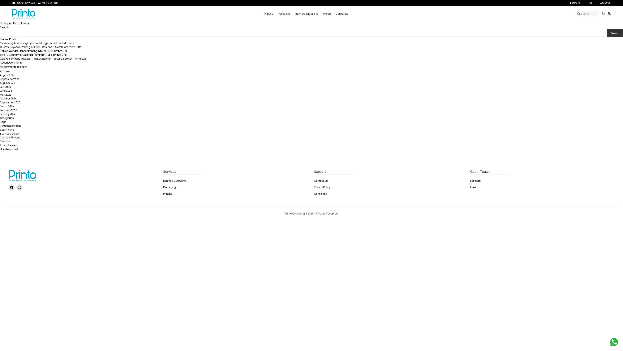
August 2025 (7, 83)
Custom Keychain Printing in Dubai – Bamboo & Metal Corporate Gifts (40, 47)
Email (473, 187)
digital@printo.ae (26, 2)
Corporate (342, 13)
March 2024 (7, 106)
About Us (605, 2)
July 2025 (5, 87)
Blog (590, 2)
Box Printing (7, 129)
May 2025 (5, 94)
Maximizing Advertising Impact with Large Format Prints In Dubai (37, 43)
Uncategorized (9, 149)
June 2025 (6, 90)
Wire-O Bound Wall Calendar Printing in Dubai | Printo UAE (33, 55)
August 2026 (7, 75)
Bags (3, 122)
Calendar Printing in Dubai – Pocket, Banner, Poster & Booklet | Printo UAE (43, 58)
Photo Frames (8, 145)
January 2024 (8, 114)
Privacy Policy (322, 187)
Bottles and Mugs (10, 126)
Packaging (284, 13)
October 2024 (8, 98)
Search (4, 27)
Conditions (320, 193)
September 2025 (10, 79)
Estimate (575, 2)
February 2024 (8, 110)
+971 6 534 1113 (50, 2)
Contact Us (321, 180)
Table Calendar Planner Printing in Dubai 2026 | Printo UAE (34, 51)
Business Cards (9, 133)
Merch (327, 13)
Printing (268, 13)
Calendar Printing (10, 137)
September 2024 (10, 102)
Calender (5, 141)
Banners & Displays (306, 13)
